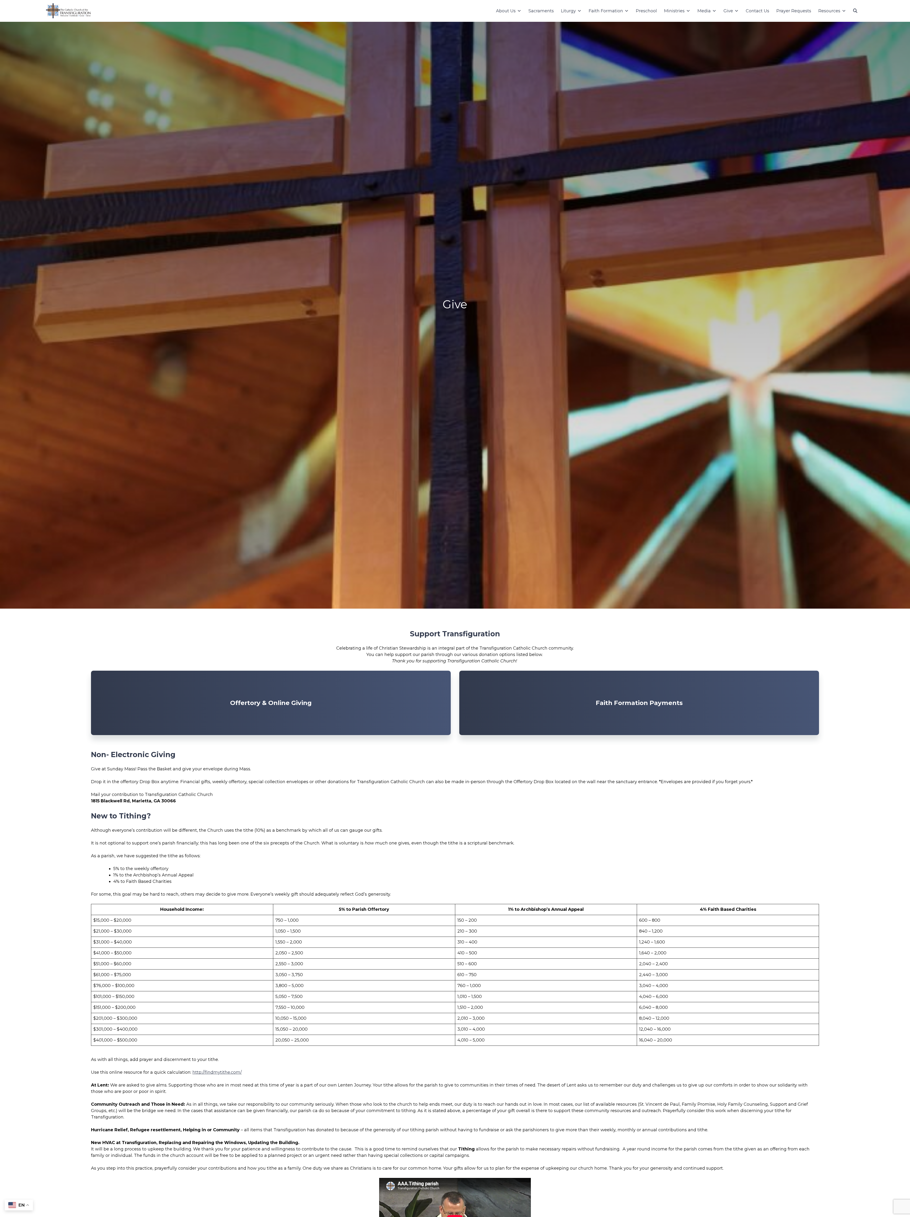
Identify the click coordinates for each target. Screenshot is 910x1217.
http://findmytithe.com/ (217, 1072)
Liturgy (568, 10)
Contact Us (757, 10)
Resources (829, 10)
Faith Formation (606, 10)
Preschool (646, 10)
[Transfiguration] (68, 10)
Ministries (674, 10)
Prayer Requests (793, 10)
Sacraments (541, 10)
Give (728, 10)
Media (704, 10)
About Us (506, 10)
